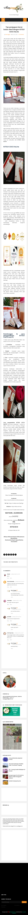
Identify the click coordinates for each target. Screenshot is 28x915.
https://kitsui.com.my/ (16, 506)
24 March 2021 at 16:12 (19, 581)
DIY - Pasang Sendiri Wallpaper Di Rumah (17, 770)
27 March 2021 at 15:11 (16, 591)
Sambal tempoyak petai (15, 781)
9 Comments (21, 34)
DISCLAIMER (3, 905)
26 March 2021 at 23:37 (19, 633)
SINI (19, 530)
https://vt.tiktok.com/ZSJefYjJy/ (16, 503)
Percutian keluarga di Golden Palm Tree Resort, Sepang (16, 764)
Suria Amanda (10, 581)
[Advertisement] (14, 845)
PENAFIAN (3, 907)
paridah (9, 616)
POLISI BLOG (16, 905)
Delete (11, 578)
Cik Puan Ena (10, 633)
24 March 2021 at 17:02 (17, 600)
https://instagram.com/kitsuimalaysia (14, 495)
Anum (8, 574)
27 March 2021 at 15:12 (16, 609)
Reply (8, 578)
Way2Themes (12, 912)
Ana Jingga (7, 34)
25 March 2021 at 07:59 (16, 616)
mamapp (9, 600)
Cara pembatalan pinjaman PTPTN (15, 758)
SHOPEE (15, 516)
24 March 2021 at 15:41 (15, 574)
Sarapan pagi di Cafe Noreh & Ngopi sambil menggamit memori (16, 777)
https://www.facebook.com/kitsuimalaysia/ (14, 500)
